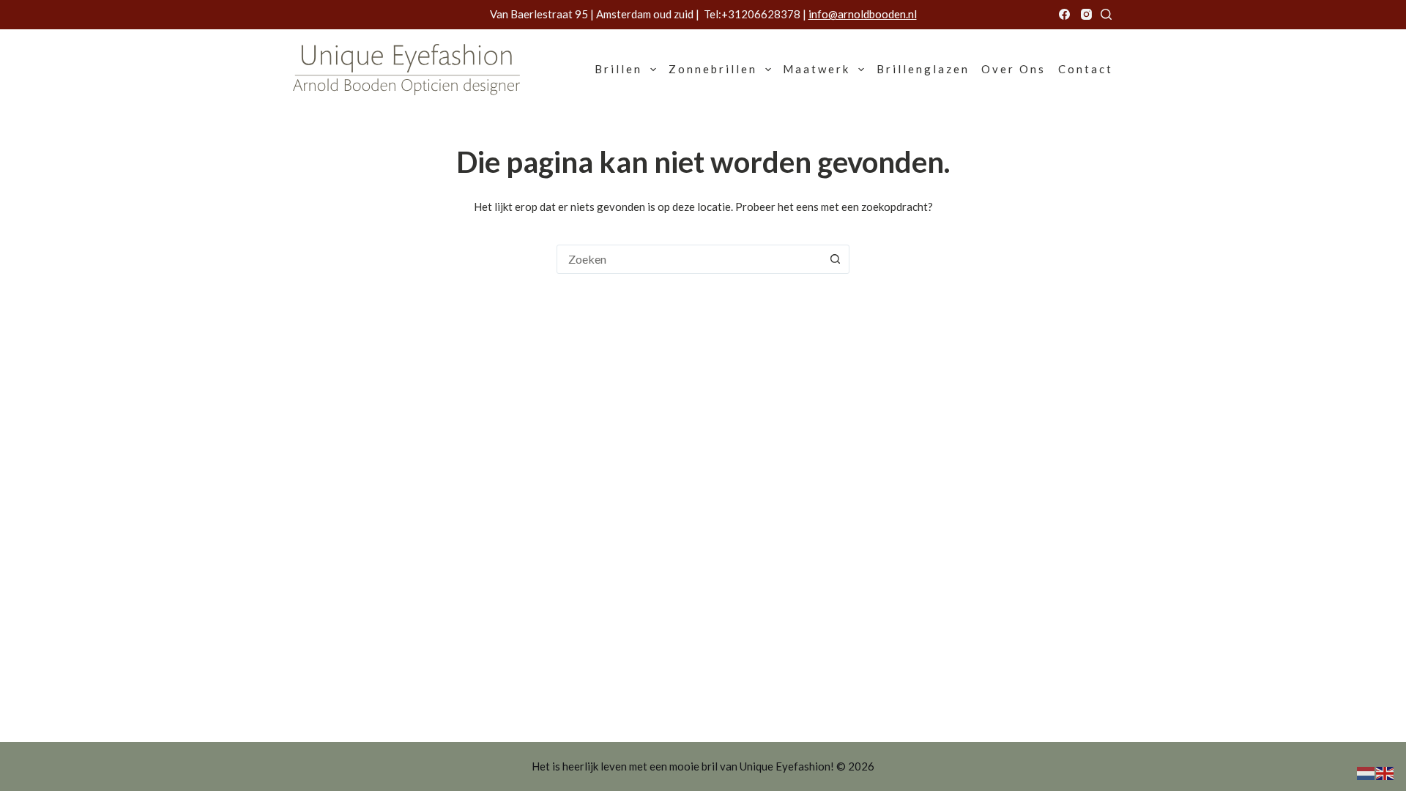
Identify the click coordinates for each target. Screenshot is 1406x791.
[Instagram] (1086, 14)
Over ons (1013, 68)
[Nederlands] (1366, 772)
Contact (1085, 68)
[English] (1385, 772)
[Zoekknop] (835, 259)
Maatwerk (816, 68)
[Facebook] (1064, 14)
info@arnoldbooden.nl (862, 14)
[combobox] (689, 259)
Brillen (618, 68)
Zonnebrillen (713, 68)
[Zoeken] (1106, 14)
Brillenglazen (923, 68)
